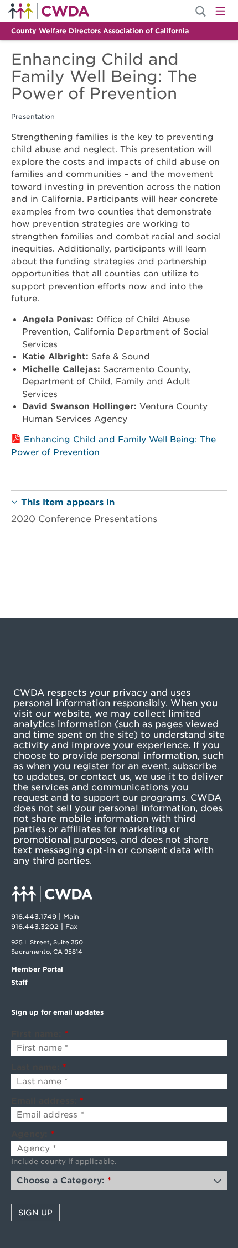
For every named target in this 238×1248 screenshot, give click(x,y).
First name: (39, 1034)
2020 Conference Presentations (84, 519)
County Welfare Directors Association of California (100, 31)
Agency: (32, 1134)
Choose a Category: (64, 1181)
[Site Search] (200, 11)
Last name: (38, 1067)
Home (49, 11)
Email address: (47, 1101)
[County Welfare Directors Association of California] (119, 895)
